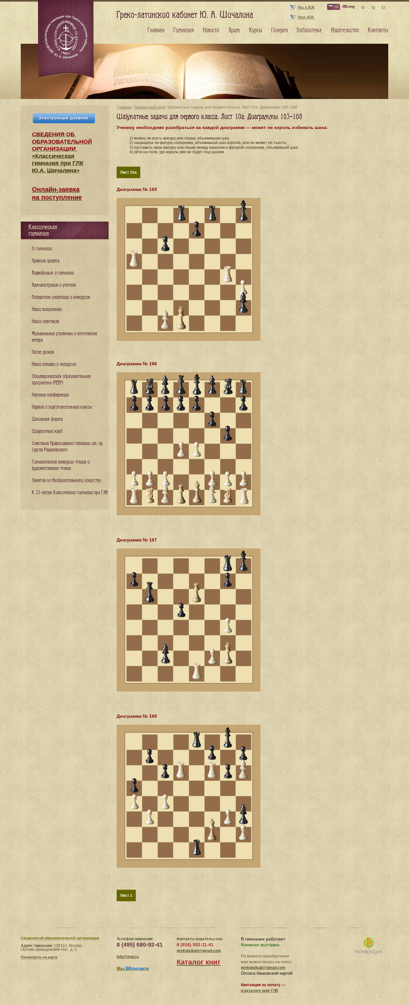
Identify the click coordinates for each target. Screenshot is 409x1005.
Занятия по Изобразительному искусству (66, 480)
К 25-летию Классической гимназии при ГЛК (70, 492)
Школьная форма (47, 419)
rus (336, 6)
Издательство (345, 30)
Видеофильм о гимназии (53, 273)
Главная (124, 107)
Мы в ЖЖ (306, 7)
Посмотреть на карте (39, 957)
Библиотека (309, 30)
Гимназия (184, 30)
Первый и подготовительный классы (62, 407)
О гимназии (42, 249)
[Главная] (66, 39)
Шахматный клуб (150, 107)
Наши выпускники (47, 309)
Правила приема (45, 261)
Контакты (378, 30)
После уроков (43, 352)
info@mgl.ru (128, 957)
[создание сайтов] (368, 946)
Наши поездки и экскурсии (54, 364)
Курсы (255, 30)
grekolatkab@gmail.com (199, 950)
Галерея (279, 30)
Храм (234, 30)
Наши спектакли (45, 321)
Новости (211, 30)
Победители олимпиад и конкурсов (61, 297)
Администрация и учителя (54, 285)
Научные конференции (50, 395)
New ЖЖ (306, 17)
